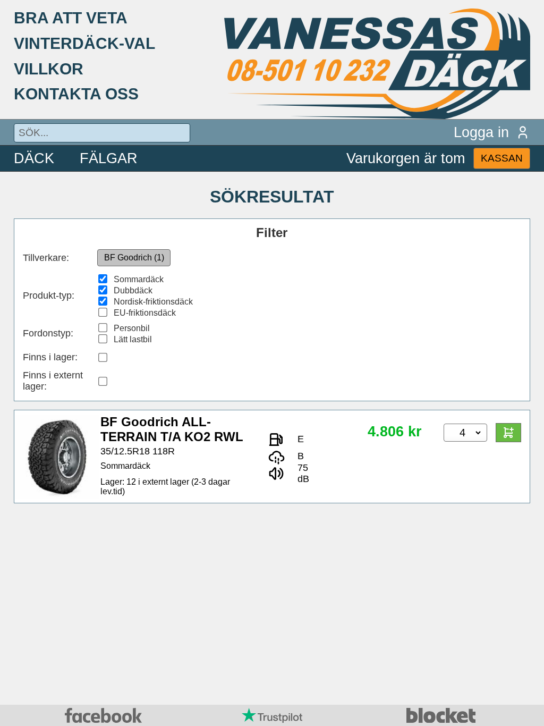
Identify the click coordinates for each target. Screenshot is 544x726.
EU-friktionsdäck (145, 312)
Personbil (132, 328)
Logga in (481, 132)
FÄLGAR (109, 158)
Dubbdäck (133, 290)
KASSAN (502, 158)
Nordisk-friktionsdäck (153, 301)
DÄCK (34, 158)
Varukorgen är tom (405, 158)
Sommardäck (139, 279)
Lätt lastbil (133, 339)
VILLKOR (48, 69)
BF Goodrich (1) (134, 257)
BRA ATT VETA (71, 18)
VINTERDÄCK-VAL (84, 43)
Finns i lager (49, 357)
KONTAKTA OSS (76, 94)
